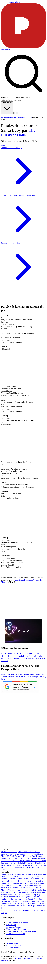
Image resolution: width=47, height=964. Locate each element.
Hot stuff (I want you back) (27, 674)
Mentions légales (12, 943)
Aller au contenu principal (11, 2)
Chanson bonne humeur (15, 934)
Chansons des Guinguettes (16, 929)
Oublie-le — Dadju (15, 656)
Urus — (27, 867)
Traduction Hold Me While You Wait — (23, 891)
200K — (12, 858)
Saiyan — (25, 856)
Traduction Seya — (32, 876)
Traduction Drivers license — (19, 874)
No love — (12, 867)
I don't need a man (8, 674)
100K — (13, 854)
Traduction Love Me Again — (23, 897)
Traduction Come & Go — (22, 884)
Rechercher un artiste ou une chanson (16, 97)
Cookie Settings (12, 948)
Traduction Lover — (31, 881)
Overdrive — (33, 863)
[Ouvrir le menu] (17, 113)
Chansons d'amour (13, 927)
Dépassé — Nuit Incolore (33, 656)
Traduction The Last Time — (17, 899)
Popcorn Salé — (26, 865)
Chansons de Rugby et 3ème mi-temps (21, 931)
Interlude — (12, 863)
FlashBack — (11, 852)
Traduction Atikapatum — (18, 883)
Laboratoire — (29, 858)
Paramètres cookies (13, 945)
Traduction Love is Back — (22, 890)
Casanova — (29, 854)
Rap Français (11, 925)
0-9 (6, 912)
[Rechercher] (14, 113)
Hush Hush (27, 677)
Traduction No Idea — (31, 901)
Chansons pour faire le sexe (17, 922)
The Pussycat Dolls (18, 132)
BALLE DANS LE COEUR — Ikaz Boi (18, 654)
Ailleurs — (38, 861)
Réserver (4, 145)
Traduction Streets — (13, 879)
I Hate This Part (15, 677)
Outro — (20, 861)
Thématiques (7, 103)
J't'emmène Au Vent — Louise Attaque (16, 658)
